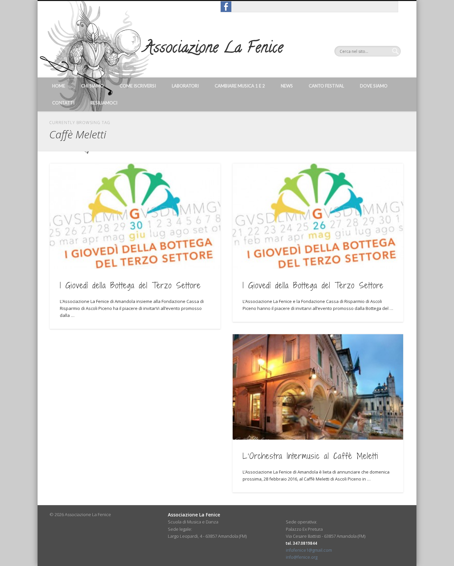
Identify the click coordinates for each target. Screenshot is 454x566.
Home (58, 85)
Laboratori (185, 85)
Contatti (63, 102)
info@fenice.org (301, 557)
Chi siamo (92, 85)
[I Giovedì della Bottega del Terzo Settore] (135, 216)
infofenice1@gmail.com (309, 550)
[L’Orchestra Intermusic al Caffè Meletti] (318, 387)
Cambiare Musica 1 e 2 (240, 85)
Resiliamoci (103, 102)
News (287, 85)
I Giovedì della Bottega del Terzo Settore (130, 285)
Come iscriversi (138, 85)
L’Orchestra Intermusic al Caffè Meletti (310, 456)
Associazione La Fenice (214, 49)
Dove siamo (374, 85)
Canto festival (326, 85)
